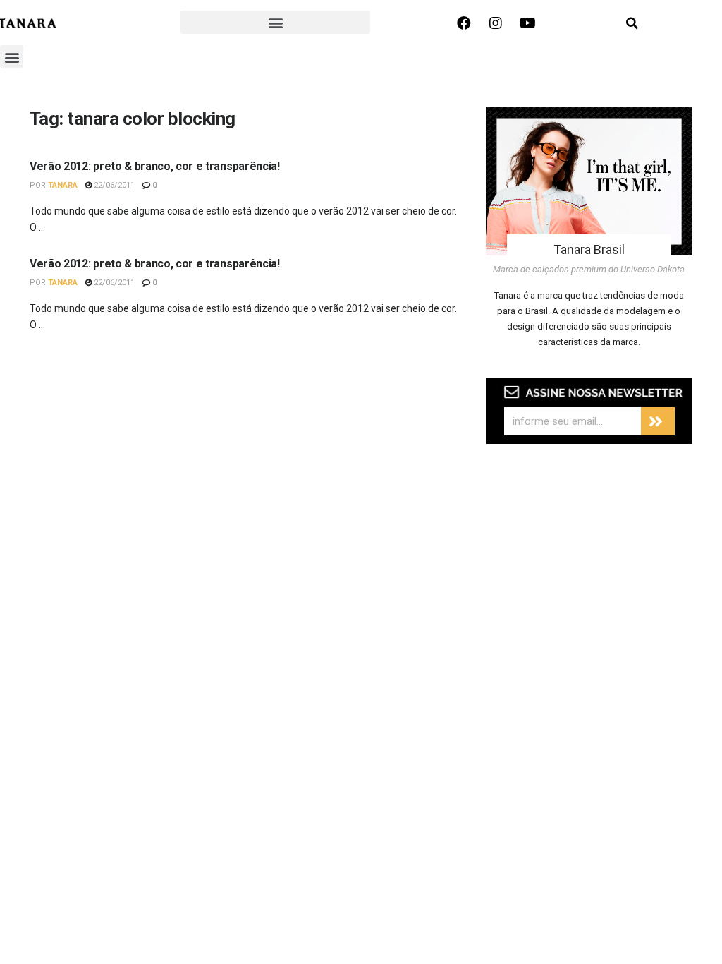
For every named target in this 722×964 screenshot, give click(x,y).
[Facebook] (464, 23)
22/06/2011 (113, 185)
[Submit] (658, 421)
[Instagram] (496, 23)
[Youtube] (527, 23)
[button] (275, 22)
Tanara (63, 185)
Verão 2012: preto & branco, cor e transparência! (155, 166)
